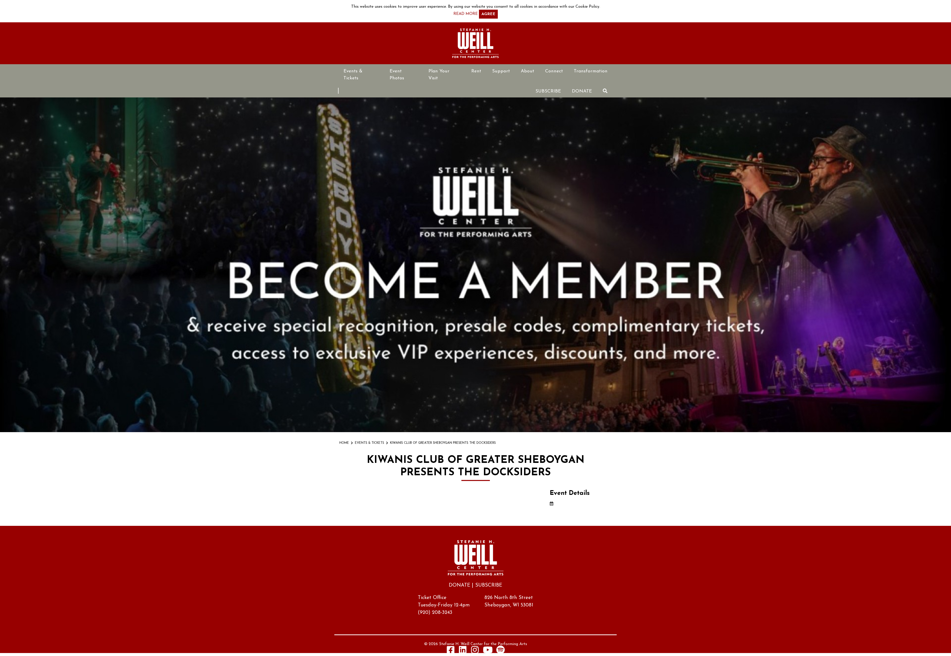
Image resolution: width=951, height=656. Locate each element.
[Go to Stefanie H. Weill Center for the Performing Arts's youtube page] (488, 649)
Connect (554, 71)
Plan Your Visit (438, 75)
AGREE (488, 14)
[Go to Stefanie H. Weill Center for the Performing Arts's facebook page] (451, 649)
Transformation (591, 71)
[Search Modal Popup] (605, 90)
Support (501, 71)
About (527, 71)
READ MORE (465, 14)
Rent (476, 71)
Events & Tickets (352, 75)
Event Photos (397, 75)
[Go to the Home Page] (475, 43)
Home (344, 443)
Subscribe (548, 91)
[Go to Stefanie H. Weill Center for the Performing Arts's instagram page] (475, 649)
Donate (582, 91)
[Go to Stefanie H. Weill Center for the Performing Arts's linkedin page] (463, 649)
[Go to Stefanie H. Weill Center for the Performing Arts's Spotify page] (500, 649)
